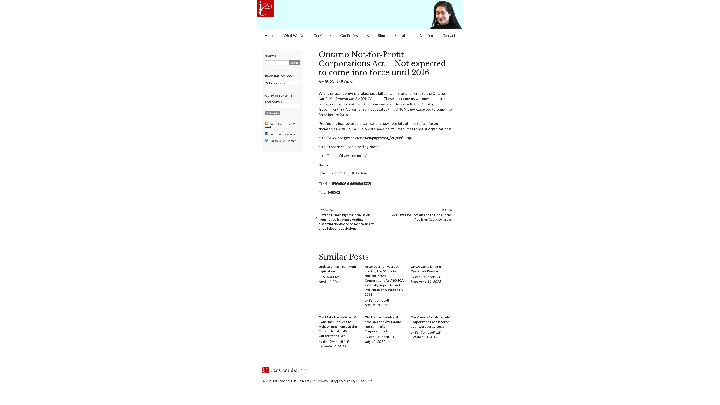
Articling (426, 35)
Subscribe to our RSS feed (280, 125)
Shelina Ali (346, 81)
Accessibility (347, 380)
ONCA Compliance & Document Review (426, 269)
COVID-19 (364, 380)
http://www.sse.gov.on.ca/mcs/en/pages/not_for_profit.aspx (365, 138)
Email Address (273, 101)
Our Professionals (354, 35)
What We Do (294, 35)
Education (402, 35)
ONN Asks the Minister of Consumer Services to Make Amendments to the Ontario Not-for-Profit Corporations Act (338, 326)
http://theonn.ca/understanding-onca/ (349, 147)
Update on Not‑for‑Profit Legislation (337, 269)
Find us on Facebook (282, 134)
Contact (448, 35)
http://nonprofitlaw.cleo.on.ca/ (343, 155)
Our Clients (323, 35)
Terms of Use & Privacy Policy (317, 380)
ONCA (334, 192)
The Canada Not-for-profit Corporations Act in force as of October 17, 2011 (430, 321)
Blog (381, 35)
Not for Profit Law (351, 183)
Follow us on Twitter (282, 140)
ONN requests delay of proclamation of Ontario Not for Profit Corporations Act (383, 324)
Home (269, 35)
